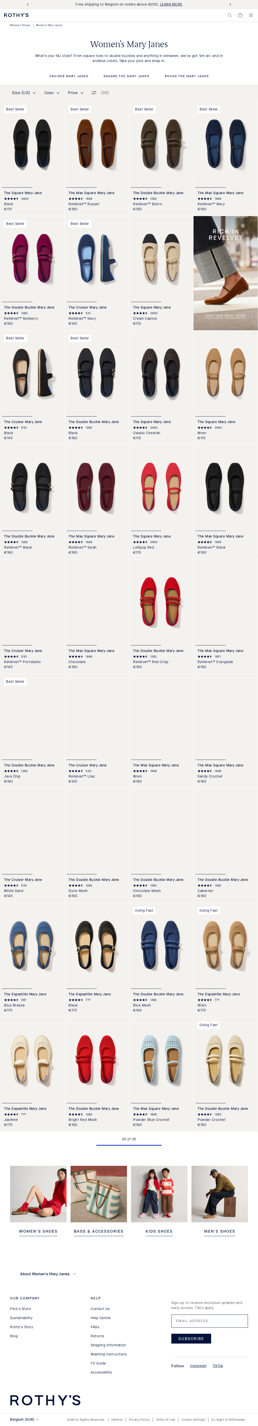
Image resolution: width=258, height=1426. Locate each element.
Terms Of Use (165, 1420)
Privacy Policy (139, 1420)
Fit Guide (98, 1363)
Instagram (198, 1365)
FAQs (95, 1327)
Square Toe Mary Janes (126, 76)
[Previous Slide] (29, 5)
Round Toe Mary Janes (187, 76)
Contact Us (100, 1308)
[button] (230, 15)
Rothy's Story (21, 1327)
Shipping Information (108, 1345)
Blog (14, 1336)
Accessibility (101, 1372)
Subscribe (191, 1338)
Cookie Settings (193, 1420)
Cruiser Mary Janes (68, 76)
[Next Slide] (229, 5)
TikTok (218, 1365)
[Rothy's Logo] (16, 15)
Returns (97, 1336)
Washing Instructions (109, 1354)
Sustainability (21, 1318)
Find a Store (20, 1308)
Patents (117, 1420)
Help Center (101, 1318)
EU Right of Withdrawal (228, 1420)
